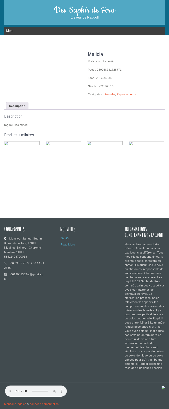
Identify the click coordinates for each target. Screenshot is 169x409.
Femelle (109, 94)
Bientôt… (66, 238)
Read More (67, 244)
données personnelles (44, 403)
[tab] (17, 106)
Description (17, 106)
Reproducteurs (126, 94)
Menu (10, 31)
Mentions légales (15, 403)
